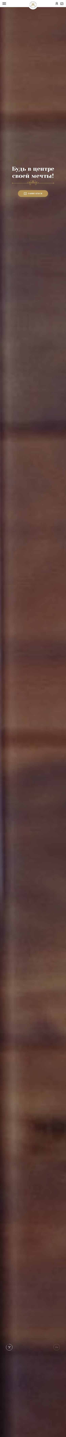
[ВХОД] (57, 3)
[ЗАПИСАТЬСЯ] (61, 3)
